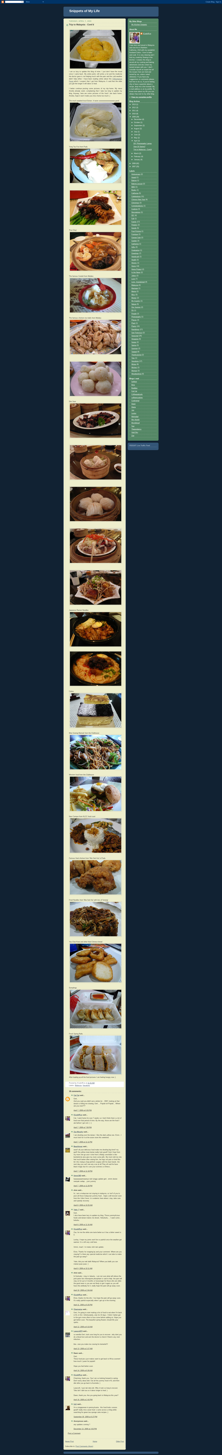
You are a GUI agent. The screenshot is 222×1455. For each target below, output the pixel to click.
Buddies (134, 388)
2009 (134, 117)
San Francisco (136, 333)
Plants (133, 326)
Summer (134, 348)
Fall (132, 219)
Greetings (135, 253)
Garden (134, 241)
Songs (133, 342)
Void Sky (134, 432)
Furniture (134, 234)
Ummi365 (77, 1176)
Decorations (135, 212)
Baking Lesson (136, 184)
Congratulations (137, 206)
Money (133, 298)
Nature (133, 304)
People (134, 314)
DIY (132, 215)
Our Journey (136, 307)
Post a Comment (74, 1433)
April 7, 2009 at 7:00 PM (83, 1127)
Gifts (133, 247)
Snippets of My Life (84, 11)
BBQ (133, 187)
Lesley (133, 413)
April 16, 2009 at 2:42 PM (83, 1400)
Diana (133, 407)
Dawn (133, 404)
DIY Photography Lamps (142, 143)
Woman (134, 371)
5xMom (134, 382)
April (136, 141)
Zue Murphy (78, 1132)
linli (75, 1404)
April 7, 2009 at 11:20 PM (83, 1186)
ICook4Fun (78, 1115)
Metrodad (134, 417)
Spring (133, 345)
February (137, 156)
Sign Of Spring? (139, 147)
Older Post (120, 1441)
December (138, 119)
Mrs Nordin (135, 420)
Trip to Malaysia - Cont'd (81, 24)
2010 (134, 114)
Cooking (134, 209)
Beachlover (78, 1146)
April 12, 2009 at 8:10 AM (83, 1327)
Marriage (134, 288)
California (134, 193)
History (134, 263)
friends (133, 228)
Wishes (134, 367)
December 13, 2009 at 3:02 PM (85, 1429)
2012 (134, 107)
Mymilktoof (135, 423)
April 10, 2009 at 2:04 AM (83, 1290)
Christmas (135, 203)
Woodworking (136, 374)
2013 (134, 104)
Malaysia (78, 1085)
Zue (132, 436)
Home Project (136, 269)
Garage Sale (136, 238)
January (137, 160)
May (136, 138)
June (136, 135)
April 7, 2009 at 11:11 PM (83, 1142)
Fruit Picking (136, 231)
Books (133, 190)
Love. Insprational (138, 282)
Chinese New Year (138, 199)
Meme (133, 291)
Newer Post (69, 1441)
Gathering (135, 244)
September (138, 125)
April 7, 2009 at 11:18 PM (83, 1171)
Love (133, 279)
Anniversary (135, 174)
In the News (135, 272)
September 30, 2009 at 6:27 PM (85, 1417)
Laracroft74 (78, 1331)
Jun (132, 410)
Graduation (135, 250)
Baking (134, 180)
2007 (134, 166)
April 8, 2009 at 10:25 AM (83, 1205)
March (136, 153)
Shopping (134, 339)
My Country (135, 301)
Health (133, 260)
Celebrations (136, 196)
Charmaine (78, 1309)
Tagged (134, 352)
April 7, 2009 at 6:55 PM (83, 1110)
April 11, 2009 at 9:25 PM (83, 1305)
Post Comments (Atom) (84, 1446)
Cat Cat (76, 1095)
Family (133, 222)
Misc (133, 295)
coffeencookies (137, 398)
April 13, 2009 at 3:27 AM (83, 1349)
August (137, 129)
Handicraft (135, 257)
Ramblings (135, 329)
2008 (134, 163)
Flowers (134, 225)
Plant (133, 323)
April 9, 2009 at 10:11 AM (83, 1268)
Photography (136, 317)
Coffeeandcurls (137, 394)
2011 (134, 111)
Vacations (86, 1085)
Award (133, 177)
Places (134, 320)
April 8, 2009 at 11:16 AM (83, 1225)
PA (132, 310)
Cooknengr (135, 401)
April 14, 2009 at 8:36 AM (83, 1370)
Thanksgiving (136, 355)
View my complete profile (141, 97)
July (136, 132)
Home (95, 1441)
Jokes (133, 276)
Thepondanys (136, 429)
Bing (133, 385)
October (137, 122)
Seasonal (134, 336)
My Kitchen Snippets (139, 25)
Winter (133, 364)
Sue (132, 426)
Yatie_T (76, 1210)
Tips (133, 358)
